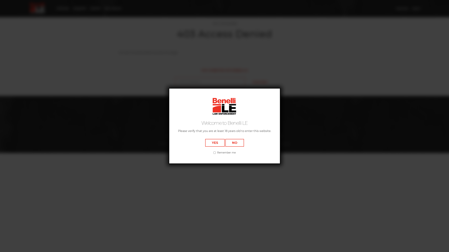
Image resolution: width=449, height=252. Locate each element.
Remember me (226, 152)
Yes (215, 143)
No (234, 143)
